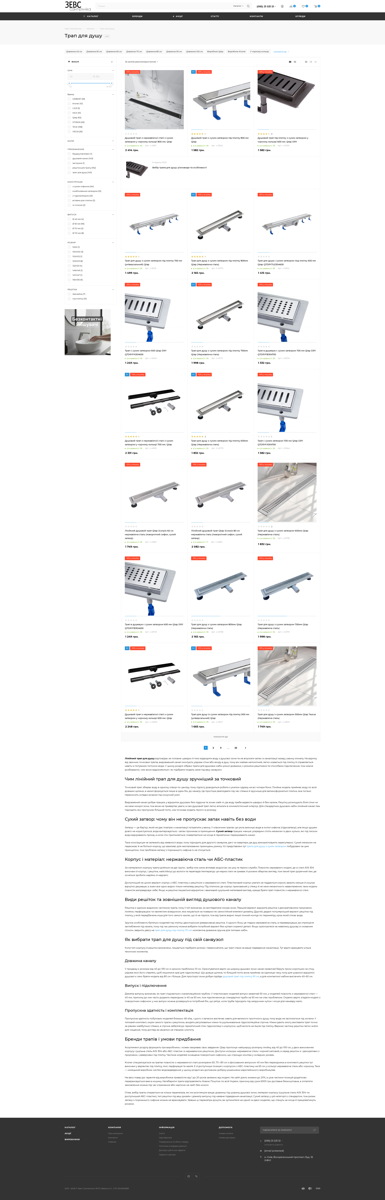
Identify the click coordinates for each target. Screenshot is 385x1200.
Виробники (72, 1139)
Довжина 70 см (134, 51)
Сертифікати (165, 1137)
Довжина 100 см (194, 51)
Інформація (166, 1127)
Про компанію (115, 1133)
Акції (68, 1133)
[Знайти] (248, 6)
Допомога (225, 1127)
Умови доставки (227, 1137)
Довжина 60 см (114, 51)
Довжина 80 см (154, 51)
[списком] (311, 61)
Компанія (114, 1127)
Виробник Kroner (237, 51)
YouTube (188, 1176)
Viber (196, 1176)
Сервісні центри (167, 1154)
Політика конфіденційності (173, 1146)
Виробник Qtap (215, 51)
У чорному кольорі (259, 51)
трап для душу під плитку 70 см (173, 930)
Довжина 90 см (174, 51)
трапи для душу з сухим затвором (266, 846)
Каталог (70, 1127)
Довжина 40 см (74, 51)
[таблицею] (315, 61)
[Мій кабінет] (282, 7)
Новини (112, 1142)
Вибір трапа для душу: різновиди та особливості (179, 167)
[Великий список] (295, 61)
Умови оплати (226, 1133)
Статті (162, 1133)
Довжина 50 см (94, 51)
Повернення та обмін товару (173, 1142)
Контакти (113, 1137)
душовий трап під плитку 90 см (241, 976)
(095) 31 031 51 (265, 6)
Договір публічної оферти (172, 1150)
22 (236, 747)
